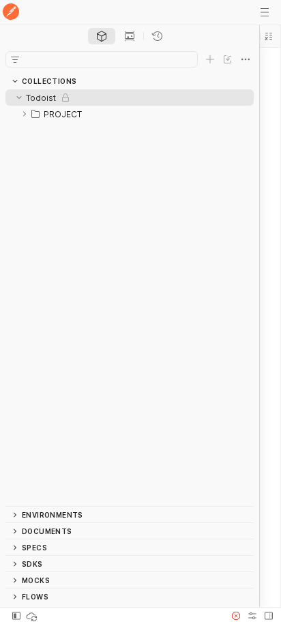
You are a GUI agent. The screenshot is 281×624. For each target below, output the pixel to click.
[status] (33, 616)
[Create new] (210, 59)
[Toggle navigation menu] (264, 12)
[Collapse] (19, 97)
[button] (269, 36)
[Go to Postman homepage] (11, 12)
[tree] (129, 297)
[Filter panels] (15, 59)
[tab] (101, 36)
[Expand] (24, 113)
